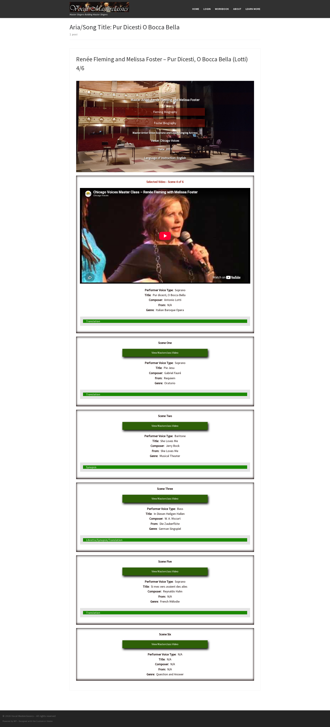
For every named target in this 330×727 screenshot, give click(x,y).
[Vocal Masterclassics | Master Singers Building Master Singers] (99, 6)
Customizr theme (44, 721)
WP (15, 721)
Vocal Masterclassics (23, 716)
